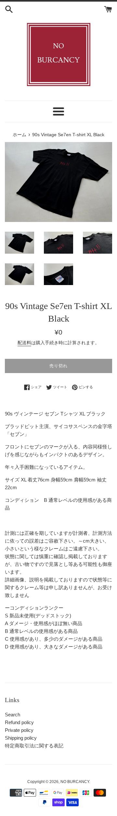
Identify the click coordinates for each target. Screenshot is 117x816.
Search (12, 714)
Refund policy (19, 722)
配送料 (24, 342)
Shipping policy (21, 738)
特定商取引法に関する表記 (34, 745)
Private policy (19, 730)
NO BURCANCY (74, 781)
